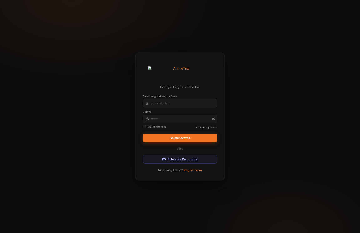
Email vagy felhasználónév (160, 96)
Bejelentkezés (180, 138)
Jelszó (147, 111)
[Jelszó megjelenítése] (212, 119)
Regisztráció (193, 170)
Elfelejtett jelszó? (206, 127)
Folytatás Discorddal (183, 159)
